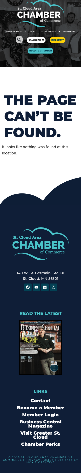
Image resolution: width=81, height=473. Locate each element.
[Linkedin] (45, 287)
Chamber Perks (40, 444)
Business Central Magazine (40, 424)
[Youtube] (36, 287)
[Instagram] (53, 287)
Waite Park (69, 31)
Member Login (14, 31)
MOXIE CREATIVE (40, 462)
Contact (41, 400)
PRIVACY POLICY (40, 459)
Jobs (32, 31)
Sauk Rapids (48, 31)
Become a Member (40, 408)
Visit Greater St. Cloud (40, 435)
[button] (19, 39)
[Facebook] (28, 287)
